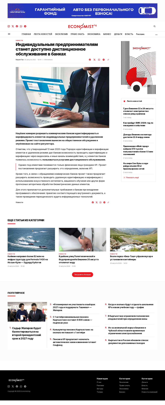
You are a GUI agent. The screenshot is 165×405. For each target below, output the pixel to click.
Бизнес (122, 392)
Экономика (124, 389)
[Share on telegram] (103, 60)
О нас (99, 382)
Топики (100, 392)
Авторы (100, 389)
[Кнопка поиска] (154, 26)
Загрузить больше (82, 274)
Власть (145, 385)
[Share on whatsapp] (98, 60)
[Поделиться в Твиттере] (94, 60)
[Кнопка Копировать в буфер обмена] (107, 60)
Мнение (145, 389)
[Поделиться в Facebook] (90, 60)
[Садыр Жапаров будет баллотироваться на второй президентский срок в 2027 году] (27, 312)
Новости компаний (149, 392)
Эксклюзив (123, 382)
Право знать (124, 385)
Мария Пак (20, 60)
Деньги (145, 382)
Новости (19, 40)
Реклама (100, 385)
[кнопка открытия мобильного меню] (9, 34)
